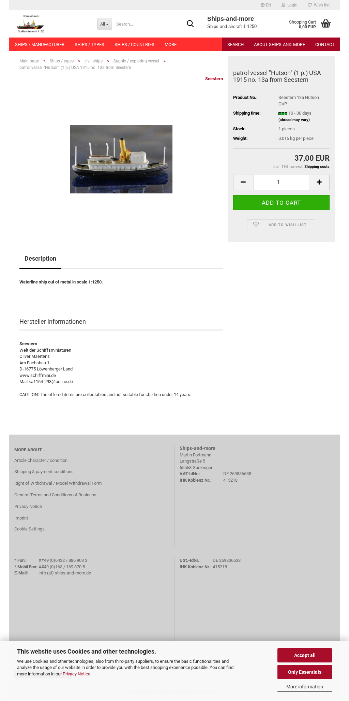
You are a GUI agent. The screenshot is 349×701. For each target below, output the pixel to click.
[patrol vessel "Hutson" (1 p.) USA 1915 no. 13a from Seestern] (121, 152)
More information (304, 686)
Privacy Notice (76, 673)
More (171, 44)
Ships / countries (134, 44)
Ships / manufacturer (39, 44)
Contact (325, 44)
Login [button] (291, 5)
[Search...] (190, 24)
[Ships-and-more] (50, 24)
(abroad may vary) (294, 120)
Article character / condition (40, 460)
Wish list (321, 5)
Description (40, 258)
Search (235, 44)
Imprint (21, 518)
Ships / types (89, 44)
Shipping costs (317, 166)
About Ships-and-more (279, 44)
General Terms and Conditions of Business (55, 494)
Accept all (305, 655)
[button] (266, 5)
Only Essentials (304, 672)
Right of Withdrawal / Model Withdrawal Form (58, 483)
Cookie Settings (29, 528)
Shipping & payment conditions (44, 471)
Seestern (214, 78)
